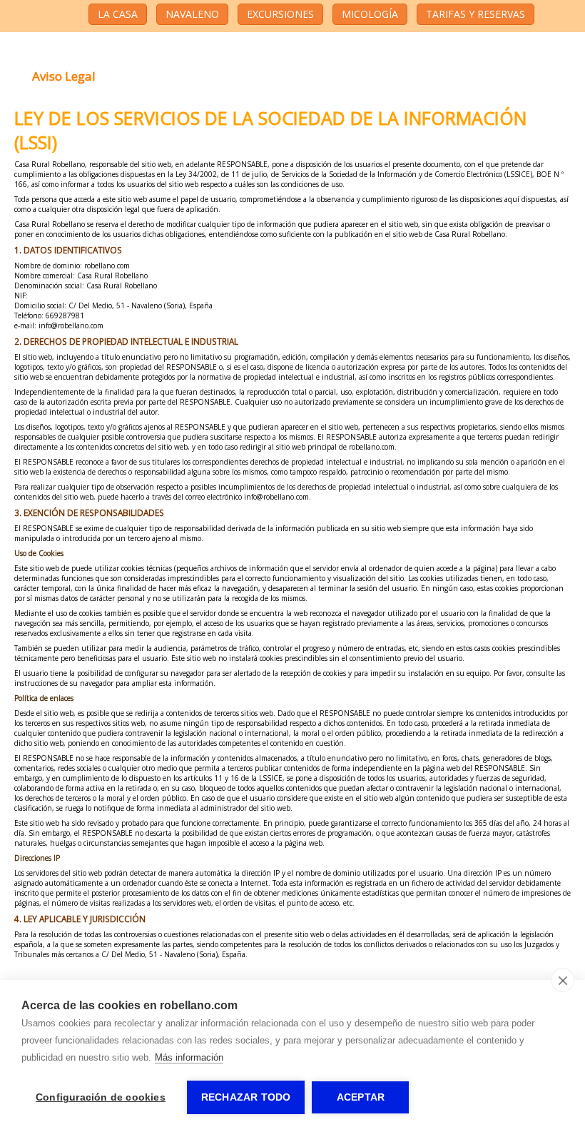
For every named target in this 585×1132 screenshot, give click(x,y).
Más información (189, 1057)
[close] (562, 980)
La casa (118, 14)
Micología (370, 14)
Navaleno (192, 14)
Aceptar (361, 1097)
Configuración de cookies (101, 1097)
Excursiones (280, 14)
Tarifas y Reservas (475, 14)
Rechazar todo (246, 1097)
